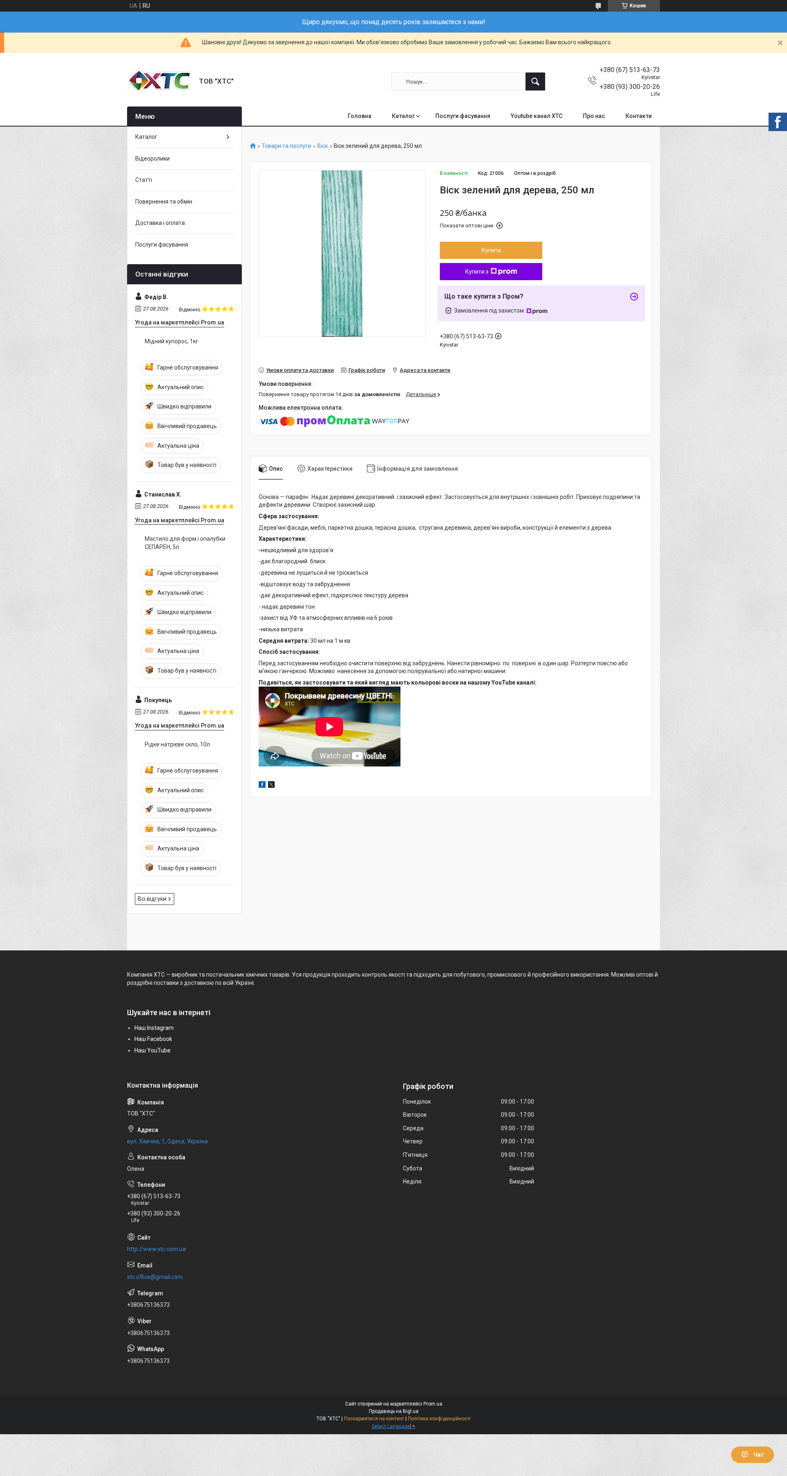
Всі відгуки (152, 899)
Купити (491, 250)
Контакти (639, 116)
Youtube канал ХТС (536, 116)
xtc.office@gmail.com (155, 1277)
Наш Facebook (153, 1039)
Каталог (403, 116)
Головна (359, 116)
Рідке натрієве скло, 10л (177, 744)
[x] (271, 785)
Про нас (594, 116)
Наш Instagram (154, 1028)
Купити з (477, 271)
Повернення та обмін (163, 201)
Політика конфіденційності (439, 1419)
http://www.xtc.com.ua (156, 1249)
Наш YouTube (152, 1050)
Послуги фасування (462, 116)
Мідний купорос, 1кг (171, 341)
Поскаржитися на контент (374, 1419)
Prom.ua (432, 1404)
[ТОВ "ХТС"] (160, 81)
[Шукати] (535, 82)
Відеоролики (152, 158)
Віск (322, 146)
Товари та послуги (286, 146)
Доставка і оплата (160, 223)
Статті (143, 180)
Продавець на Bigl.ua (394, 1411)
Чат (758, 1454)
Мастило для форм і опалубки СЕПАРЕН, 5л (185, 542)
